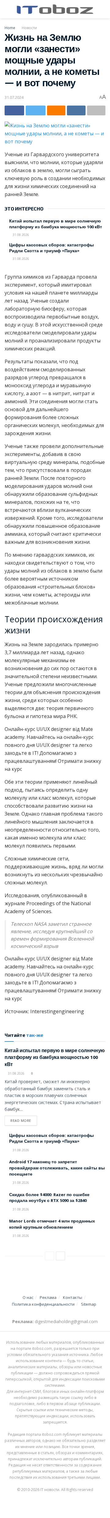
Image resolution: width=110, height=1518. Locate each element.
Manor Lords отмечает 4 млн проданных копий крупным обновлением (52, 1224)
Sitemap (88, 1304)
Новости (29, 27)
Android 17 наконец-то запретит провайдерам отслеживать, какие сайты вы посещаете (57, 1168)
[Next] (60, 1256)
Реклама (48, 1297)
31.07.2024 (14, 97)
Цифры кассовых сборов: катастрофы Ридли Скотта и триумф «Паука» (51, 248)
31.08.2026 (20, 235)
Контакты (72, 1297)
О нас (28, 1297)
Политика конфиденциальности (43, 1304)
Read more (20, 1120)
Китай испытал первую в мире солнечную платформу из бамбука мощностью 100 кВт (55, 224)
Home (10, 27)
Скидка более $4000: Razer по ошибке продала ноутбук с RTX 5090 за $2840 (49, 1198)
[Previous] (49, 1256)
